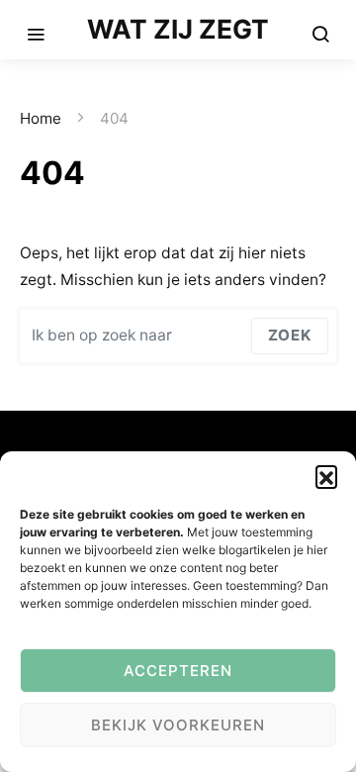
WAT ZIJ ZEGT (178, 29)
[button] (326, 476)
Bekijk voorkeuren (178, 725)
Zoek (290, 335)
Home (40, 118)
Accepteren (178, 670)
